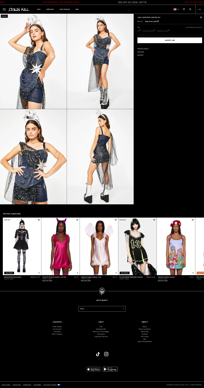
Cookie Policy (27, 384)
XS (138, 31)
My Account (57, 329)
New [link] (38, 9)
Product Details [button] (142, 48)
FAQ (101, 326)
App (144, 339)
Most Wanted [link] (65, 9)
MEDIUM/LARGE (162, 31)
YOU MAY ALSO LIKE (11, 214)
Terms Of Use (17, 384)
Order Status (57, 326)
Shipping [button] (140, 55)
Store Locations (145, 329)
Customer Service (101, 336)
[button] (61, 2)
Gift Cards (144, 336)
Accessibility (37, 384)
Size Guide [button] (140, 51)
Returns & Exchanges (101, 331)
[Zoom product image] (33, 61)
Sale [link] (77, 9)
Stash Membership (145, 341)
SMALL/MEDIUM (148, 31)
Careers (145, 334)
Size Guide (145, 331)
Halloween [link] (50, 9)
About (144, 326)
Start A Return (57, 334)
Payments (101, 334)
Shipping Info (101, 329)
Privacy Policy (6, 384)
